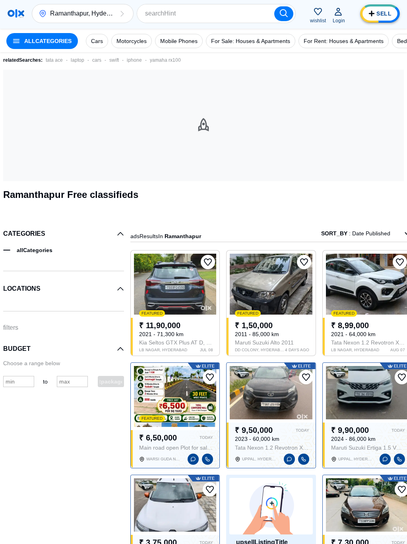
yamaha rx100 (165, 60)
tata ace (54, 60)
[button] (122, 14)
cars (96, 60)
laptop (77, 60)
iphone (134, 60)
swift (114, 60)
